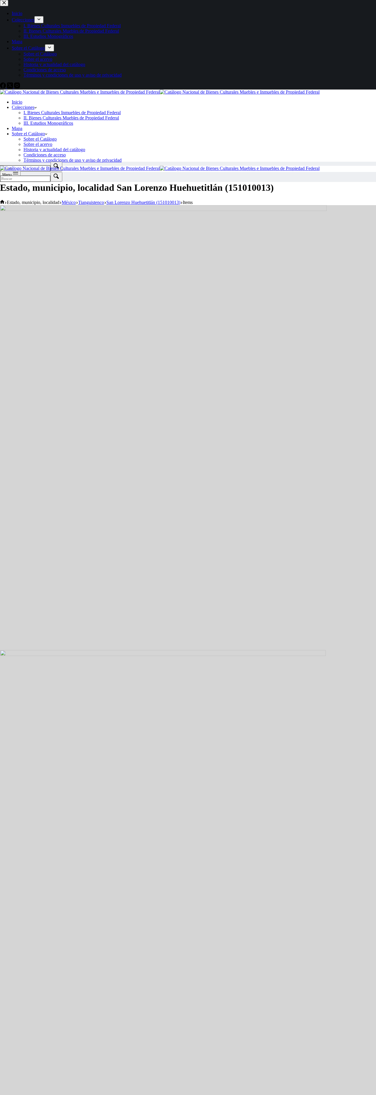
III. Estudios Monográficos (48, 123)
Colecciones (23, 107)
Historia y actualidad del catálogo (54, 149)
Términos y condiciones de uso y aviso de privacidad (73, 160)
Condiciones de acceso (45, 154)
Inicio (17, 101)
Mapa (17, 128)
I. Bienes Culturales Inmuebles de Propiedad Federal (72, 112)
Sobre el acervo (38, 144)
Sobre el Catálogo (28, 133)
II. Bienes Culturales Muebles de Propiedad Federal (71, 117)
